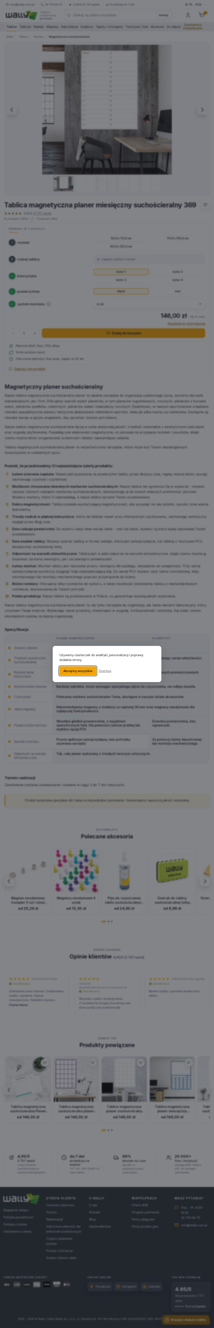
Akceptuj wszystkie (77, 671)
